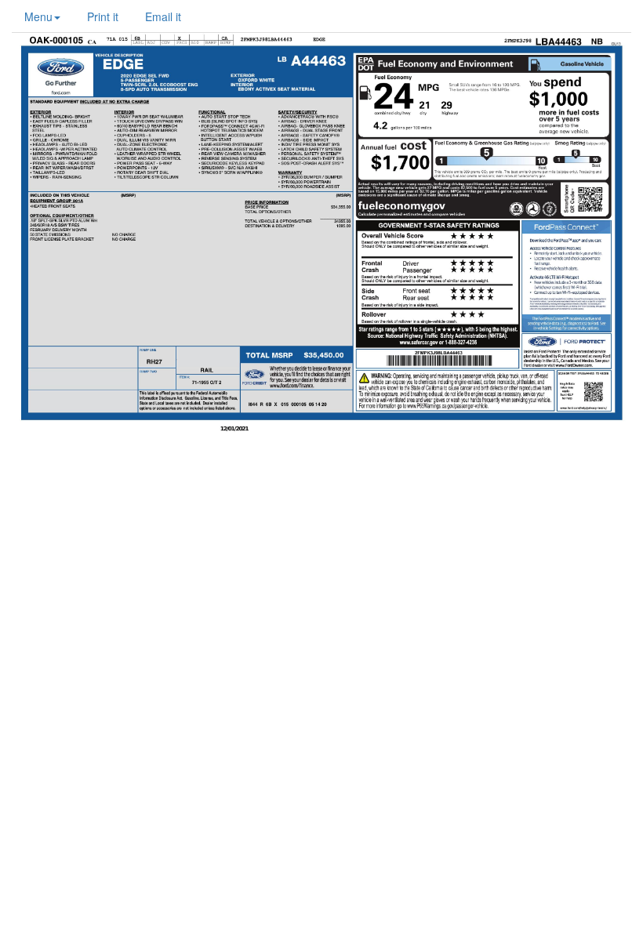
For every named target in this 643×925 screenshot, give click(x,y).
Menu (38, 16)
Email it (163, 16)
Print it (102, 16)
